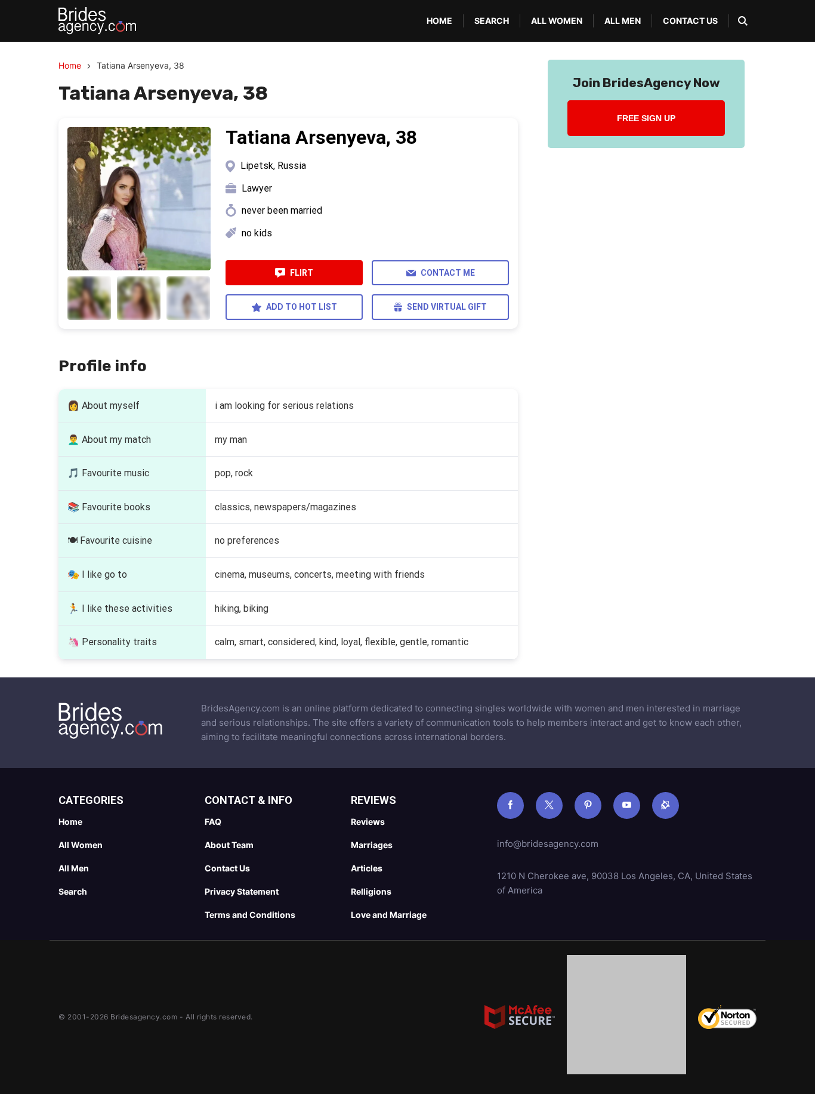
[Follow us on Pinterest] (588, 805)
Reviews (368, 821)
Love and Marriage (389, 915)
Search (491, 21)
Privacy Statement (242, 891)
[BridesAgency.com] (97, 21)
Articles (366, 868)
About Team (229, 845)
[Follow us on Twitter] (549, 805)
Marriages (372, 845)
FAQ (213, 821)
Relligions (371, 891)
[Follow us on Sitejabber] (665, 805)
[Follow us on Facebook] (510, 805)
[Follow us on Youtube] (626, 805)
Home (439, 21)
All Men (622, 21)
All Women (556, 21)
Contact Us (690, 21)
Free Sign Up (646, 118)
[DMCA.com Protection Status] (626, 1017)
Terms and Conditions (250, 915)
